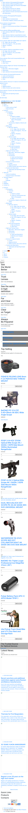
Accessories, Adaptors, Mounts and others (13, 20)
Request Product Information (13, 175)
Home (5, 104)
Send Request (4, 419)
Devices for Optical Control (13, 10)
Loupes (4, 84)
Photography (20, 2)
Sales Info (6, 172)
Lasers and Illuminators (8, 76)
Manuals (8, 180)
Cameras (5, 17)
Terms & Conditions (11, 174)
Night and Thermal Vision (12, 150)
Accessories (20, 71)
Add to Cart (18, 386)
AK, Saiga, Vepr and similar (9, 51)
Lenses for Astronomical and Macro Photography (15, 26)
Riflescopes (19, 4)
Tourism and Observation (12, 168)
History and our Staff (11, 107)
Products (6, 110)
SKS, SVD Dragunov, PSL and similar (12, 52)
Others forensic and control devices (11, 88)
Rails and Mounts (7, 61)
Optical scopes (22, 35)
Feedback (6, 183)
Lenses (16, 19)
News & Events (10, 108)
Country (13, 800)
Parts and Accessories (14, 146)
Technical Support (8, 177)
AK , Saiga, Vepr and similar (9, 42)
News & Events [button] (14, 789)
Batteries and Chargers (8, 77)
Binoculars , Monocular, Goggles (10, 68)
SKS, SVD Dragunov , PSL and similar (12, 43)
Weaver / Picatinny (7, 45)
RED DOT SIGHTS (21, 40)
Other (4, 27)
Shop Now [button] (3, 274)
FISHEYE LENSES (7, 24)
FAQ (7, 178)
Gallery (5, 182)
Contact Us (6, 185)
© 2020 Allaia (3, 97)
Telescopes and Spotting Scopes (11, 93)
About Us (6, 105)
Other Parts (5, 63)
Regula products (7, 86)
